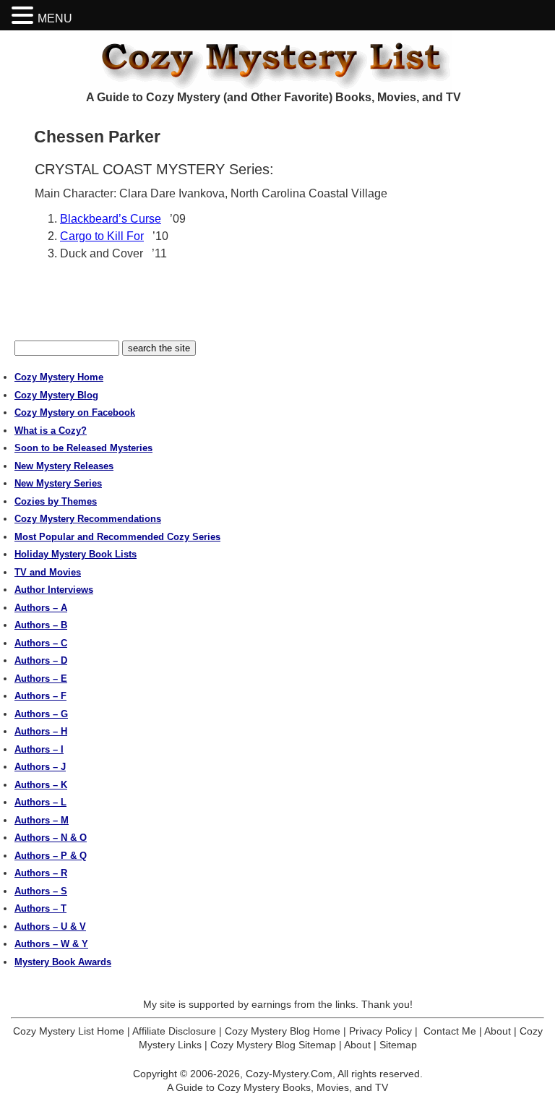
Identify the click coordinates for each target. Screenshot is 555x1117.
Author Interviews (53, 589)
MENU (55, 18)
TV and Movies (47, 572)
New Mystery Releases (63, 466)
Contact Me (449, 1031)
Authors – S (40, 891)
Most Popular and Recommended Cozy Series (117, 536)
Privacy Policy (380, 1031)
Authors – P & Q (50, 855)
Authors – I (39, 749)
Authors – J (40, 766)
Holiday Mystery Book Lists (75, 554)
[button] (25, 15)
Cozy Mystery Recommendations (87, 518)
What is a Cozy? (50, 430)
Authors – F (40, 695)
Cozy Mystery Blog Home (282, 1031)
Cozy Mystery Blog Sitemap (273, 1044)
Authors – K (40, 784)
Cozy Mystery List (277, 60)
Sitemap (398, 1044)
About (497, 1031)
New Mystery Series (58, 483)
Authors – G (41, 714)
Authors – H (40, 731)
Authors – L (40, 802)
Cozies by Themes (55, 501)
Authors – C (40, 643)
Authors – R (40, 873)
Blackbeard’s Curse (110, 219)
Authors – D (40, 660)
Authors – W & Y (51, 943)
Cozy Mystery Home (58, 377)
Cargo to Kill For (102, 236)
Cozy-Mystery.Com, (290, 1073)
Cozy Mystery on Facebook (74, 412)
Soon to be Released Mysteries (83, 447)
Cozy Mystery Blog (56, 395)
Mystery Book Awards (62, 961)
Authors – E (40, 678)
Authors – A (40, 607)
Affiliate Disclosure (174, 1031)
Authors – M (41, 820)
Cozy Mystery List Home (68, 1031)
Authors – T (40, 908)
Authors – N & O (50, 837)
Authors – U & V (50, 926)
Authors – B (40, 625)
